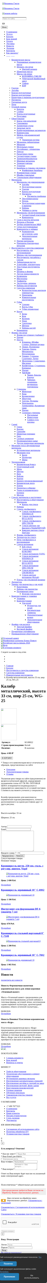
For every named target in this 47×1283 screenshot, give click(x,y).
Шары (24, 460)
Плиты (20, 485)
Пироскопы (27, 295)
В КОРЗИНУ (7, 758)
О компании (11, 32)
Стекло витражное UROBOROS (30, 571)
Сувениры (21, 389)
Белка (24, 314)
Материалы (16, 180)
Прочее (20, 337)
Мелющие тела (23, 453)
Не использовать (31, 1276)
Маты (19, 469)
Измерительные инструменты (29, 298)
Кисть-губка (27, 307)
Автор (4, 826)
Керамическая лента (26, 483)
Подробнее (6, 885)
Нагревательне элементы (33, 611)
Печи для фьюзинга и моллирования (26, 541)
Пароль (4, 1247)
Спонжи (25, 304)
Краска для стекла (30, 504)
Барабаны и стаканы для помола (31, 168)
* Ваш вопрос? (7, 1169)
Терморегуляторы (24, 163)
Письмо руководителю (16, 1116)
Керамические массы (20, 60)
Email (3, 829)
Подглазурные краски (31, 187)
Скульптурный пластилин (33, 215)
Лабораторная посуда (26, 262)
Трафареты (21, 281)
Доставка (10, 43)
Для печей (26, 603)
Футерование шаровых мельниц (20, 1078)
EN (3, 23)
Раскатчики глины (25, 154)
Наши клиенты (13, 1113)
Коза (24, 316)
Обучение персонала (15, 1093)
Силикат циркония (25, 438)
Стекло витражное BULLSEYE (30, 562)
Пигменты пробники (36, 196)
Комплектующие (24, 601)
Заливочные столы (25, 126)
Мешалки (21, 144)
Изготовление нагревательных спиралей (24, 1081)
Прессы (20, 151)
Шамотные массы (25, 71)
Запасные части (24, 128)
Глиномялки (22, 123)
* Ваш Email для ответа (11, 1156)
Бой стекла (27, 547)
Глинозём (21, 431)
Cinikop (25, 83)
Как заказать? (12, 53)
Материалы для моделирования (31, 213)
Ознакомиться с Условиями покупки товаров (21, 1214)
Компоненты (27, 217)
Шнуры (20, 471)
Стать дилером (12, 1118)
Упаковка (21, 598)
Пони (24, 321)
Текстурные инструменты (28, 267)
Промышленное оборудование (25, 634)
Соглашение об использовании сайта (22, 1129)
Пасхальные (32, 415)
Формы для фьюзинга (26, 535)
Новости (10, 46)
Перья (19, 269)
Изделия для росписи (31, 594)
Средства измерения (26, 288)
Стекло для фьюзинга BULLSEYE (31, 517)
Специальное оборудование (29, 177)
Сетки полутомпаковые (27, 227)
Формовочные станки (26, 173)
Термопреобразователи (27, 158)
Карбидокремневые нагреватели (31, 130)
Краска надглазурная (31, 191)
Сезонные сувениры (31, 413)
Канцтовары (22, 587)
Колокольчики (28, 396)
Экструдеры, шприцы (26, 283)
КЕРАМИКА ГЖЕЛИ (31, 76)
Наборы (25, 208)
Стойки (20, 111)
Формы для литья (19, 333)
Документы (11, 1120)
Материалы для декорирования (30, 182)
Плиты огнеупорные (26, 114)
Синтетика (27, 323)
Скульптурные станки (26, 156)
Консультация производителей (20, 1088)
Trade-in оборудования (16, 1071)
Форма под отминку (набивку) (30, 335)
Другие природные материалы (30, 443)
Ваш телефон (7, 1162)
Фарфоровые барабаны (32, 170)
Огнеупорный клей (25, 467)
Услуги (9, 34)
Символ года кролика (33, 421)
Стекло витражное (25, 544)
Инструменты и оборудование (30, 500)
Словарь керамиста (14, 1058)
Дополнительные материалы (29, 237)
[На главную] (10, 3)
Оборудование (17, 118)
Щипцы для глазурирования (29, 255)
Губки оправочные (30, 309)
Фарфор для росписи (20, 624)
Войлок (20, 476)
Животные (26, 391)
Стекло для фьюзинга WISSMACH (31, 512)
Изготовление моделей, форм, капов (22, 1085)
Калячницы (22, 276)
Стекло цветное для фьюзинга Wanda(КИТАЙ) (34, 526)
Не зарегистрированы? (11, 1253)
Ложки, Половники (30, 347)
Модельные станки (25, 147)
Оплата (9, 41)
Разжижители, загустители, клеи (30, 232)
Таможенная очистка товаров (19, 1095)
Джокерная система (30, 140)
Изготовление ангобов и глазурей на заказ (25, 1083)
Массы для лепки (24, 74)
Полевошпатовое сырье (27, 441)
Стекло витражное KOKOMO (30, 550)
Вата (19, 474)
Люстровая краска (30, 198)
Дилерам (10, 48)
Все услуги (11, 1097)
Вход (4, 1250)
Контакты (10, 51)
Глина (19, 427)
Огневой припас (18, 107)
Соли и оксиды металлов (28, 220)
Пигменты (16, 100)
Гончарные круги (19, 102)
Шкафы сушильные (25, 175)
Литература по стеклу (26, 537)
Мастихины (22, 278)
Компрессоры (23, 133)
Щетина (25, 326)
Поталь (25, 201)
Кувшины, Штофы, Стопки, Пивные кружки (33, 343)
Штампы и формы (25, 271)
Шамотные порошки (26, 434)
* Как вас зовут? (8, 1154)
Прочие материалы (25, 241)
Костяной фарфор (24, 629)
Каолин (20, 429)
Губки (19, 302)
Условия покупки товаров (17, 1134)
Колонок (26, 318)
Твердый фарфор (24, 627)
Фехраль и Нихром (25, 222)
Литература (16, 582)
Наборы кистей (29, 328)
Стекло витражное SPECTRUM (30, 566)
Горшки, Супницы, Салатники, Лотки (30, 357)
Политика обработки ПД (17, 1131)
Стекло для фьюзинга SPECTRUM (31, 522)
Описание (10, 769)
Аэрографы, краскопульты (28, 264)
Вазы (24, 394)
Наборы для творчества (27, 589)
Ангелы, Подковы (30, 401)
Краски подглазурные (21, 93)
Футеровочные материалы (28, 450)
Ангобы (15, 90)
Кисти (19, 311)
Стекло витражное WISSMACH (30, 557)
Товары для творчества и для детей (27, 584)
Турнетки (21, 166)
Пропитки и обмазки (26, 488)
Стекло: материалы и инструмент (26, 497)
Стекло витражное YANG (33, 554)
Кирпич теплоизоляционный (30, 481)
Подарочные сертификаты (23, 631)
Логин (4, 1245)
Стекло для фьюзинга (26, 509)
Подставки (21, 116)
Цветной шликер (29, 69)
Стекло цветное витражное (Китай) (30, 576)
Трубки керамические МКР (29, 224)
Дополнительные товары (17, 772)
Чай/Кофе (26, 373)
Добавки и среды (29, 210)
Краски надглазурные (21, 95)
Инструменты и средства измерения (27, 248)
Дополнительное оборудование (34, 621)
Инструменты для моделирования (25, 251)
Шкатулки (26, 398)
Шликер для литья (25, 67)
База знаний (11, 39)
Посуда (20, 340)
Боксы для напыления (26, 121)
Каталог (9, 36)
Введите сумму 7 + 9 (10, 853)
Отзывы (9, 774)
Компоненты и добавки (27, 229)
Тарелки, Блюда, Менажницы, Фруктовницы (29, 351)
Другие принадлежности (28, 274)
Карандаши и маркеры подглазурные (28, 97)
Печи (13, 104)
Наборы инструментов (27, 286)
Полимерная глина (25, 591)
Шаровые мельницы (26, 161)
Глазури (15, 88)
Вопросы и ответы (14, 1062)
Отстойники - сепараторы (28, 149)
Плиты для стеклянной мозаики (31, 580)
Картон (20, 478)
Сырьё (14, 424)
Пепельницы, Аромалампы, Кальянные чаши (33, 405)
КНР (24, 86)
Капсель (20, 109)
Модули (20, 495)
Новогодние (32, 417)
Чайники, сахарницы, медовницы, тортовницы (32, 383)
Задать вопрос (8, 1231)
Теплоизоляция (18, 462)
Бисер (24, 455)
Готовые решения (14, 1090)
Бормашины (22, 330)
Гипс (19, 436)
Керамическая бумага (26, 464)
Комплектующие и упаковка (24, 596)
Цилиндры (27, 457)
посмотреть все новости (11, 980)
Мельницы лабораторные (28, 142)
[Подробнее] (23, 876)
